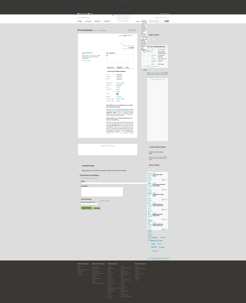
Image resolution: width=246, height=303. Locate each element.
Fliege (109, 275)
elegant (154, 237)
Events (137, 270)
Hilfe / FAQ (80, 271)
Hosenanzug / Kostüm (114, 288)
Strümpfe (123, 288)
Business (94, 270)
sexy (153, 244)
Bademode (111, 268)
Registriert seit (153, 56)
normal (118, 101)
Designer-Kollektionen (98, 273)
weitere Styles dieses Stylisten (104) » (151, 66)
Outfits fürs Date (96, 278)
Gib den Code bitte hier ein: (88, 202)
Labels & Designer (140, 273)
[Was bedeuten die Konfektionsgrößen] (161, 61)
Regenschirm (124, 275)
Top (149, 39)
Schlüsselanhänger (126, 280)
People (154, 173)
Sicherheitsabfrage (86, 199)
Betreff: (83, 181)
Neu (153, 39)
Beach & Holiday (96, 268)
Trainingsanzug (125, 291)
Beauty (137, 267)
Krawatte (110, 298)
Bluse (109, 270)
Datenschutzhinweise (83, 269)
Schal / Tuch (124, 278)
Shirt (122, 285)
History (137, 271)
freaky (118, 87)
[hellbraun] (117, 94)
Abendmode (95, 267)
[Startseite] (123, 20)
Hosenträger (111, 289)
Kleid (109, 296)
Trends (154, 183)
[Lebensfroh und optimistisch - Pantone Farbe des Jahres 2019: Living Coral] (150, 224)
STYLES (88, 21)
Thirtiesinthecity (124, 109)
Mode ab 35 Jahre (157, 240)
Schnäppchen (154, 251)
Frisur (109, 276)
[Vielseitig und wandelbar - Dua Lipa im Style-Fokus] (150, 174)
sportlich (154, 247)
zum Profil (145, 58)
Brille (109, 271)
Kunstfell (118, 96)
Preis (107, 74)
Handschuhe (111, 283)
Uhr (122, 293)
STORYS (97, 21)
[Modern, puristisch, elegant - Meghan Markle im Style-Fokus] (150, 214)
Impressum (80, 274)
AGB (78, 268)
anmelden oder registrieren (91, 55)
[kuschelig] (129, 39)
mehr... (127, 67)
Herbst (118, 89)
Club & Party (95, 271)
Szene (94, 281)
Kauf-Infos (110, 67)
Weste (122, 83)
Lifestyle (137, 275)
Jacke (117, 83)
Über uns (79, 266)
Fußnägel (110, 278)
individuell (162, 237)
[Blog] (145, 70)
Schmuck (123, 281)
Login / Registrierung (164, 13)
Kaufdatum (108, 76)
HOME (79, 21)
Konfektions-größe (154, 61)
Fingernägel (111, 273)
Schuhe (123, 283)
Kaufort (108, 78)
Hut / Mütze (111, 291)
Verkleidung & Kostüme (98, 283)
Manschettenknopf (125, 268)
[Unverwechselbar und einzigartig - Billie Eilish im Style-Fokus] (150, 194)
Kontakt (79, 273)
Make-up (123, 267)
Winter (118, 91)
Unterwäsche (124, 294)
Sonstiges (123, 286)
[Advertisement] (123, 7)
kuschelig (113, 109)
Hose (109, 286)
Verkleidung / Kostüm (126, 296)
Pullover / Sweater (125, 273)
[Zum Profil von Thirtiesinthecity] (146, 52)
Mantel (122, 270)
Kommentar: (85, 186)
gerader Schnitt (120, 99)
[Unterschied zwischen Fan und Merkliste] (87, 58)
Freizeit (120, 112)
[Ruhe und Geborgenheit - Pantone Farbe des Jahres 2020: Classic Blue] (150, 204)
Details (119, 67)
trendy (159, 243)
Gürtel (109, 281)
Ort (152, 51)
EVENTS (107, 21)
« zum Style (121, 35)
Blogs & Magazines (140, 268)
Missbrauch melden (86, 60)
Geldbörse (110, 280)
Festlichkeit (95, 275)
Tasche (122, 289)
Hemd (109, 285)
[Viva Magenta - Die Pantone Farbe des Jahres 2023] (150, 184)
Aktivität (153, 58)
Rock (122, 276)
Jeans (109, 294)
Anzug (109, 267)
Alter (152, 49)
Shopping (137, 278)
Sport (93, 280)
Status (152, 64)
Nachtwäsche (124, 271)
